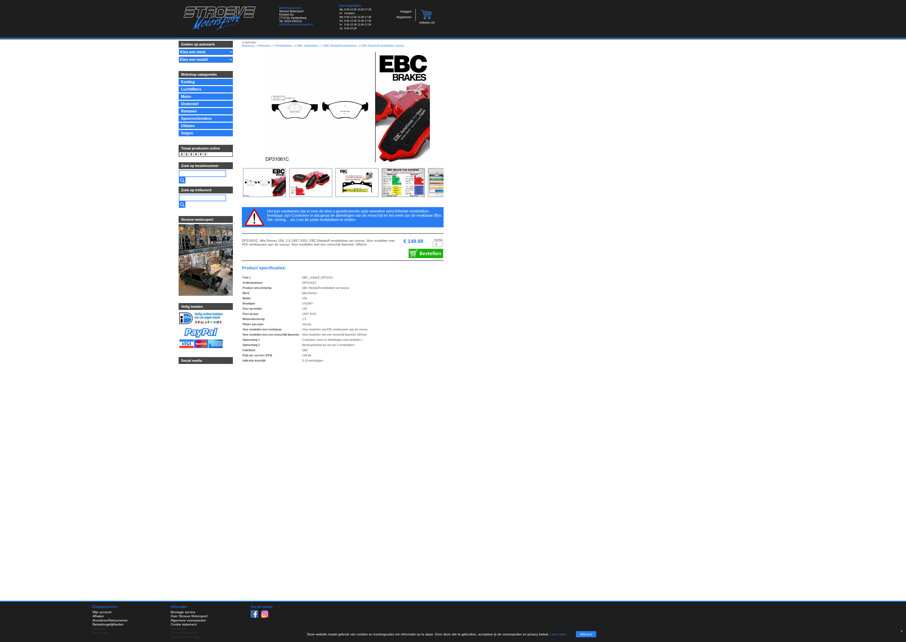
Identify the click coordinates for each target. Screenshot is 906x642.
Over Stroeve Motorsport (189, 616)
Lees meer (558, 634)
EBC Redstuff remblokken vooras (383, 45)
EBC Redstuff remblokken (340, 45)
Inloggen (406, 11)
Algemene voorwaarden (188, 620)
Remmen (265, 45)
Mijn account (101, 612)
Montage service (183, 612)
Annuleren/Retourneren (110, 620)
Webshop (248, 45)
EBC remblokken (308, 45)
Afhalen (98, 616)
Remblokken (284, 45)
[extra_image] (264, 182)
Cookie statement (184, 624)
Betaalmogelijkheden (108, 624)
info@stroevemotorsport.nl (296, 24)
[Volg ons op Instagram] (265, 616)
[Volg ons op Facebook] (256, 616)
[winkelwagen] (426, 20)
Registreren (404, 17)
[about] (205, 294)
